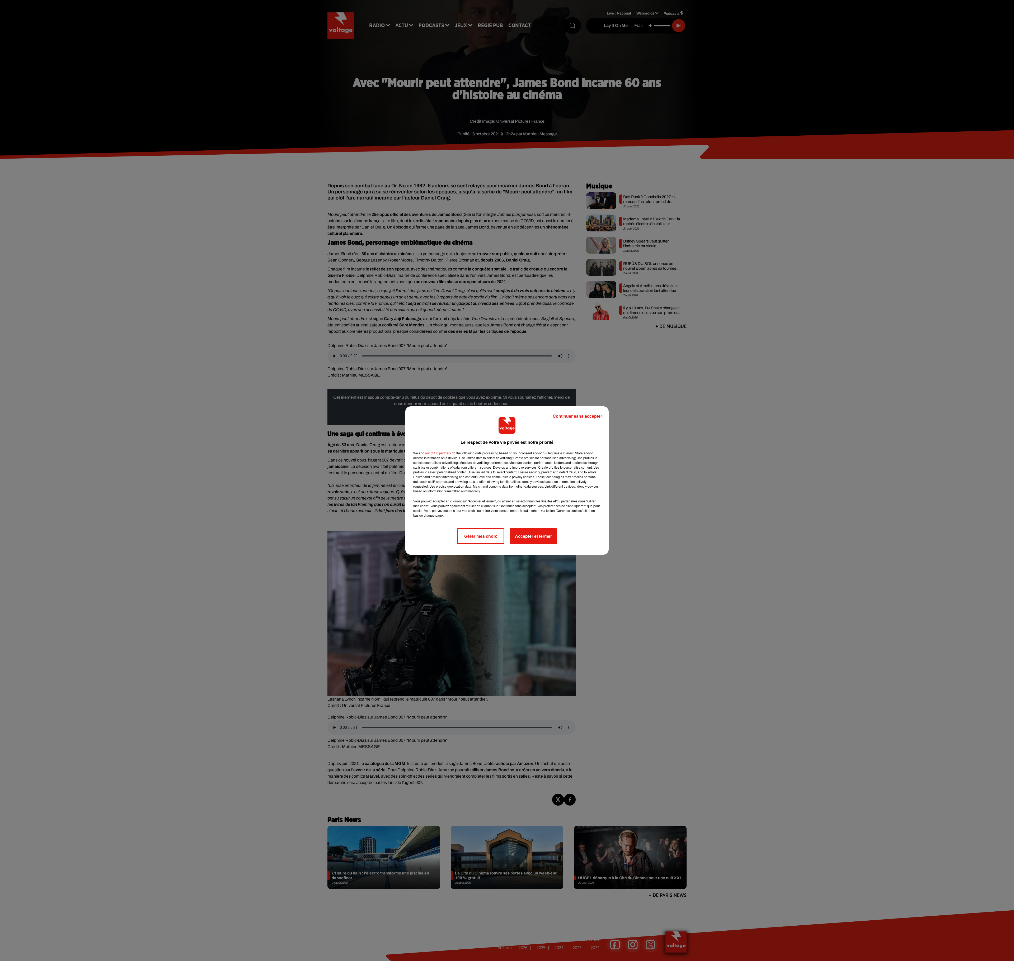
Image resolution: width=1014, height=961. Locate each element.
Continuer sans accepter (577, 416)
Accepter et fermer (533, 536)
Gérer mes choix (480, 536)
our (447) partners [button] (438, 453)
